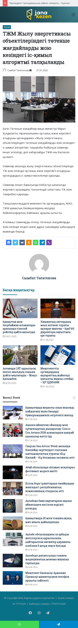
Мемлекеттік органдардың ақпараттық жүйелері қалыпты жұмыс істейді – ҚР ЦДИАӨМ (57, 375)
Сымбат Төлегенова (18, 70)
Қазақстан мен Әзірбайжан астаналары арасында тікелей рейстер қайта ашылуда (19, 327)
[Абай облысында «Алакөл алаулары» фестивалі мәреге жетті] (13, 472)
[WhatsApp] (35, 242)
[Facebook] (8, 242)
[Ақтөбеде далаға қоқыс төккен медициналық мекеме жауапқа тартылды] (13, 560)
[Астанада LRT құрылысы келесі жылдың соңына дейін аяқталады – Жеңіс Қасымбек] (20, 355)
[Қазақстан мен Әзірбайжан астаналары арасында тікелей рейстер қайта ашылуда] (20, 308)
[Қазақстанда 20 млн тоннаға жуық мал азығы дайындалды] (13, 523)
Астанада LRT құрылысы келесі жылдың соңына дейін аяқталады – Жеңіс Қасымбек (20, 373)
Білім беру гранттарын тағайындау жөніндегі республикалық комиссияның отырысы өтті (49, 487)
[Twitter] (15, 242)
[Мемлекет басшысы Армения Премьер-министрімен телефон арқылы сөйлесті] (13, 578)
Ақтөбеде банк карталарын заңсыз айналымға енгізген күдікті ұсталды (48, 504)
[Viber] (49, 242)
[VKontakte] (22, 242)
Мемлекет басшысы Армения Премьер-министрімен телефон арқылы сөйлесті (47, 576)
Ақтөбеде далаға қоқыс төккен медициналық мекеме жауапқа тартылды (47, 559)
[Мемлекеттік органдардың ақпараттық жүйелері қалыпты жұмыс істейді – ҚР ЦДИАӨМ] (57, 355)
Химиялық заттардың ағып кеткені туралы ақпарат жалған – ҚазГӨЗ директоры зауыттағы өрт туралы (57, 328)
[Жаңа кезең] (39, 14)
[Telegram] (42, 242)
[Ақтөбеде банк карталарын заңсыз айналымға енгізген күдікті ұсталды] (13, 506)
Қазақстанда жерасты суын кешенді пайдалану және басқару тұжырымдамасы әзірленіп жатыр (49, 411)
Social (7, 27)
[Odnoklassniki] (29, 242)
